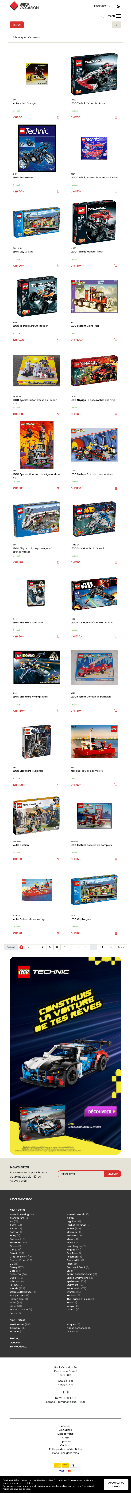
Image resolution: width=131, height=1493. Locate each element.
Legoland (74, 1221)
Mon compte (65, 1434)
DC (14, 1263)
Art (14, 1221)
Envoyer (113, 1174)
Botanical (18, 1239)
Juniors (16, 1313)
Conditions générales (65, 1453)
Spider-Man (76, 1281)
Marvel (74, 1228)
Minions (73, 1239)
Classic (17, 1253)
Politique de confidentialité (65, 1449)
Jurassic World (78, 1214)
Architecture (20, 1218)
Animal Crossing (22, 1214)
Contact (65, 1445)
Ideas (16, 1306)
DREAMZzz (18, 1274)
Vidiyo (73, 1306)
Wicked (73, 1309)
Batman (17, 1232)
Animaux (18, 1328)
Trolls (72, 1302)
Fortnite (17, 1285)
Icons (16, 1302)
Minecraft (75, 1235)
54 (101, 947)
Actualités (65, 1430)
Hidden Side (19, 1299)
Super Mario (76, 1288)
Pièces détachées (79, 1328)
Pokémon (74, 1256)
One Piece (74, 1253)
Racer (72, 1263)
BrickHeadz (18, 1242)
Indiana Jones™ (21, 1309)
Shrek (72, 1270)
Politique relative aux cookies (16, 1489)
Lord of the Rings (78, 1225)
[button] (103, 6)
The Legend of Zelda (80, 1299)
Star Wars (76, 1285)
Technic (74, 1295)
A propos (65, 1441)
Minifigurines (20, 1324)
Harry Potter (19, 1295)
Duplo (16, 1277)
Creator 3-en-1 (21, 1256)
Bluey (15, 1235)
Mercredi (74, 1232)
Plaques (73, 1324)
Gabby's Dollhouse (23, 1292)
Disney (17, 1267)
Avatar (16, 1228)
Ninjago (74, 1249)
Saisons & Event (78, 1267)
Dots (15, 1270)
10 (86, 947)
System (74, 1292)
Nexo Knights (76, 1246)
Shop (65, 1437)
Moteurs (17, 1331)
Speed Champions (80, 1277)
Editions (17, 1281)
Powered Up (75, 1260)
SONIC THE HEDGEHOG (82, 1274)
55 (110, 947)
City (15, 1249)
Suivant (121, 947)
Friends (17, 1288)
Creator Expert (21, 1260)
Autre (16, 1225)
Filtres (17, 25)
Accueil (65, 1426)
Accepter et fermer (116, 1484)
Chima (15, 1246)
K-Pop (72, 1218)
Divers (73, 1331)
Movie (72, 1242)
